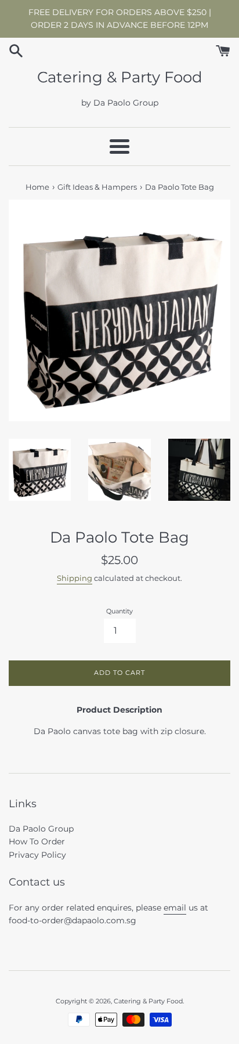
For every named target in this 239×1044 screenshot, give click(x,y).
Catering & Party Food (119, 77)
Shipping (74, 578)
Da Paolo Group (41, 828)
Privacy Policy (37, 855)
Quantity (119, 611)
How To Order (37, 841)
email (175, 907)
